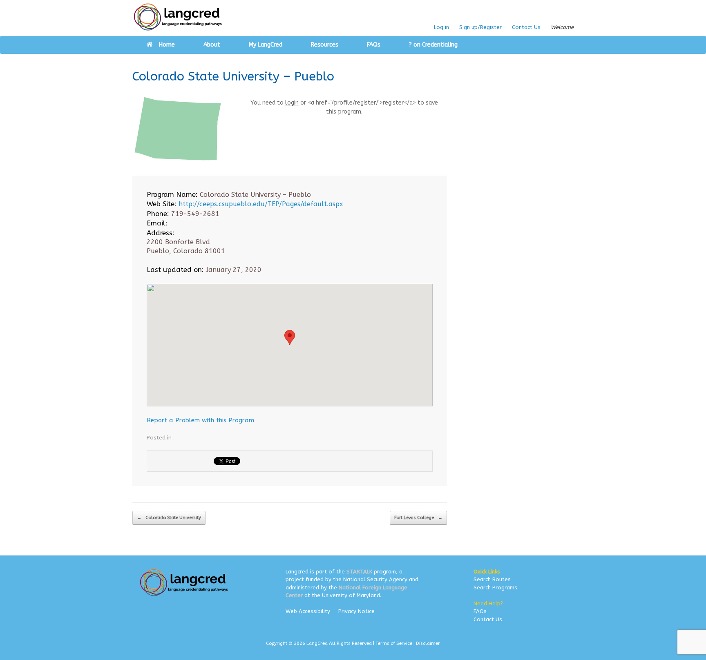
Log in (441, 27)
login (292, 102)
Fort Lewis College (418, 517)
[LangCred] (177, 17)
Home (167, 44)
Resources (324, 44)
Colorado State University (169, 517)
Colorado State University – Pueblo (233, 76)
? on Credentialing (433, 44)
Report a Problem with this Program (200, 420)
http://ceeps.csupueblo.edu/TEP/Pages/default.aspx (261, 204)
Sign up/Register (480, 27)
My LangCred (265, 44)
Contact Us (526, 27)
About (211, 44)
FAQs (373, 44)
